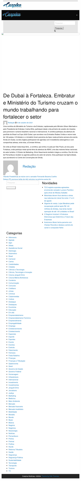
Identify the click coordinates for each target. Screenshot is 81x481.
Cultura (11, 299)
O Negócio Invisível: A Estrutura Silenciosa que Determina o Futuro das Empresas (58, 217)
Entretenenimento (15, 328)
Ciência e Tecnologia (16, 269)
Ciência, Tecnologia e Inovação (20, 272)
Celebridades (14, 264)
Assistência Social (15, 248)
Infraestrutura (13, 377)
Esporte (11, 336)
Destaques (13, 304)
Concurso (12, 285)
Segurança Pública (16, 457)
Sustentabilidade (15, 460)
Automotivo (13, 253)
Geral (11, 366)
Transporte (13, 465)
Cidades (12, 267)
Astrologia (12, 251)
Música (11, 422)
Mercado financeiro (16, 406)
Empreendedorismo (16, 315)
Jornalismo (13, 390)
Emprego (12, 326)
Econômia (12, 307)
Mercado (12, 404)
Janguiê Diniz (14, 387)
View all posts (28, 170)
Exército (12, 347)
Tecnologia (13, 463)
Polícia (11, 438)
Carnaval (12, 259)
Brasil (11, 256)
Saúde (11, 452)
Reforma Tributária (15, 449)
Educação (12, 310)
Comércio (12, 280)
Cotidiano (12, 288)
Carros (11, 261)
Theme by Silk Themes (50, 476)
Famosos (12, 353)
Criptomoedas (14, 296)
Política (11, 444)
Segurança (13, 455)
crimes (11, 291)
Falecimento (13, 350)
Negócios (12, 428)
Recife (11, 447)
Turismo (12, 468)
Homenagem (13, 374)
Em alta (11, 312)
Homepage (6, 85)
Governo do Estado (16, 369)
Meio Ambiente (14, 401)
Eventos (12, 345)
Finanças (12, 358)
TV (10, 471)
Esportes (12, 339)
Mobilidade (13, 412)
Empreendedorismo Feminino (20, 318)
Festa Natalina (14, 355)
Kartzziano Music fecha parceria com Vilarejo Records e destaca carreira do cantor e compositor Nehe (58, 225)
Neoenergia (13, 430)
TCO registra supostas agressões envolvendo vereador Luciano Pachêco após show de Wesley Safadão (59, 190)
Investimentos (14, 385)
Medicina (12, 398)
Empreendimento (15, 320)
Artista (11, 245)
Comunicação (14, 283)
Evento (11, 342)
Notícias (12, 433)
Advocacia (12, 237)
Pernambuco (13, 436)
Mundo (11, 417)
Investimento (13, 382)
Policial (11, 441)
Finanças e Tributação (17, 361)
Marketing (12, 396)
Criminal (12, 293)
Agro (10, 242)
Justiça (11, 393)
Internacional (13, 379)
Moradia (12, 414)
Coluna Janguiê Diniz (17, 275)
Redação (11, 122)
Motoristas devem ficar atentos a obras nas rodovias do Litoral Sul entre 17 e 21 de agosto (59, 198)
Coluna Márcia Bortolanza (18, 277)
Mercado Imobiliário (16, 409)
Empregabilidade (15, 323)
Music (11, 420)
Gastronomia (13, 363)
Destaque (12, 302)
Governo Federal (15, 371)
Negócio (12, 425)
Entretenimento (14, 331)
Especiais (12, 334)
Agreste (11, 240)
